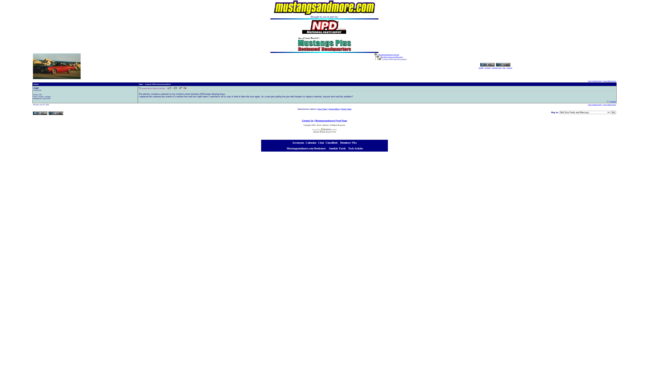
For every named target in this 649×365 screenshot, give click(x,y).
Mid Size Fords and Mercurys (391, 57)
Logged (613, 101)
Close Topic (322, 109)
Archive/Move (334, 109)
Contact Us (307, 120)
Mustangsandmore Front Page (331, 120)
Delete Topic (346, 109)
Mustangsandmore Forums (388, 55)
